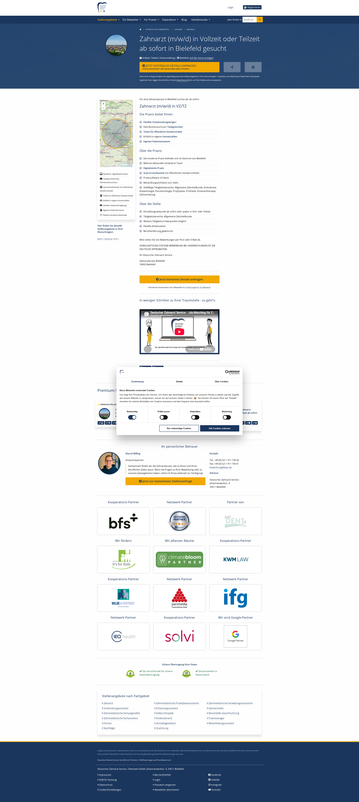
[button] (103, 103)
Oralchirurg (162, 728)
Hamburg (108, 239)
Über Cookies (221, 381)
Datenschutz (105, 784)
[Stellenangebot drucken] (253, 67)
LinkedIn (215, 779)
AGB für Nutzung (108, 779)
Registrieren (253, 7)
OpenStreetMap (126, 166)
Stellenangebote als (198, 287)
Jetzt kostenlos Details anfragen (181, 279)
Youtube (215, 789)
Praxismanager (216, 718)
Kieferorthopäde (165, 713)
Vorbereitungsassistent (115, 708)
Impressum (105, 774)
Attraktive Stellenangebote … (158, 29)
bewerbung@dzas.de (221, 467)
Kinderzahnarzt (164, 718)
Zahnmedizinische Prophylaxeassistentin (177, 703)
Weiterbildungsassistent (221, 723)
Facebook (216, 774)
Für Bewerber (130, 19)
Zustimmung (137, 381)
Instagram (216, 784)
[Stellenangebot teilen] (232, 67)
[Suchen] (260, 19)
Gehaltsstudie (199, 19)
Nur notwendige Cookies (179, 428)
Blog (184, 19)
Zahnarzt (179, 29)
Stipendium (169, 19)
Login (230, 7)
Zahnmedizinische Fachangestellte (121, 713)
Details (179, 381)
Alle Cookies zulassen (219, 428)
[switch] (164, 417)
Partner (107, 723)
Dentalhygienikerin (166, 723)
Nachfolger (109, 728)
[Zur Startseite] (140, 29)
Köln (116, 239)
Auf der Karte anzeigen (202, 57)
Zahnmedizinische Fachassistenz (120, 718)
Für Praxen (150, 19)
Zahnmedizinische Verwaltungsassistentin (230, 703)
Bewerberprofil (183, 80)
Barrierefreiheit (163, 774)
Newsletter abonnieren (167, 789)
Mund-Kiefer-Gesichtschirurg (223, 713)
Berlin (99, 239)
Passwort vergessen (165, 784)
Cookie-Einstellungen (110, 789)
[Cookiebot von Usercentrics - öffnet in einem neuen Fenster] (227, 372)
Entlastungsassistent (167, 708)
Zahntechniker (216, 708)
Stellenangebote (107, 19)
